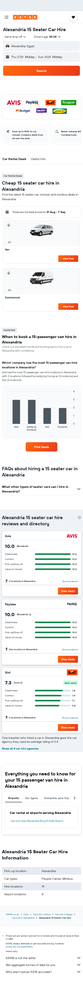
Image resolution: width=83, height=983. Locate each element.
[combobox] (15, 37)
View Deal (68, 258)
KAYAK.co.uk (12, 914)
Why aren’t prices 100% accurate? (29, 972)
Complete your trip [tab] (56, 798)
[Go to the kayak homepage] (25, 17)
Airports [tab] (13, 798)
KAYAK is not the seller (21, 958)
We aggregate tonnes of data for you (30, 965)
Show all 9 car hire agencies (20, 748)
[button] (6, 17)
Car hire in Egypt (63, 914)
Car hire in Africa (41, 914)
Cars (26, 914)
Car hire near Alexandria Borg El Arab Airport (37, 821)
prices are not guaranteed (19, 946)
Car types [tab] (31, 798)
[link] (41, 446)
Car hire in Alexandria (23, 917)
